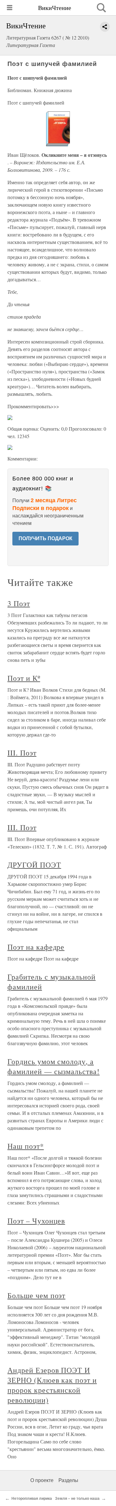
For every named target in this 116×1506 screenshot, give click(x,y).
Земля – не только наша (77, 1498)
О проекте (42, 1480)
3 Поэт (18, 603)
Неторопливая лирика (31, 1498)
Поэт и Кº (23, 678)
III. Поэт (22, 753)
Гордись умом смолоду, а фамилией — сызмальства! (53, 1066)
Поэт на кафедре (35, 947)
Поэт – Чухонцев (36, 1221)
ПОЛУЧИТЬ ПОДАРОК (45, 538)
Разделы (68, 1480)
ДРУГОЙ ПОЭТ (34, 865)
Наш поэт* (25, 1146)
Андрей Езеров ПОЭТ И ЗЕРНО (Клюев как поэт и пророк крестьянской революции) (52, 1385)
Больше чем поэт (36, 1295)
